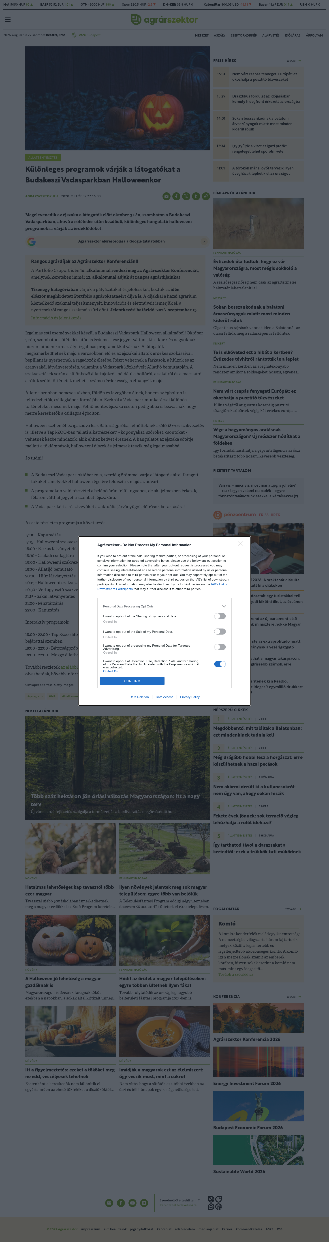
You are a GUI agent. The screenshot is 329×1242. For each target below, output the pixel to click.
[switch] (220, 616)
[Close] (242, 545)
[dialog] (164, 621)
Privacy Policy (190, 697)
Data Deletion (139, 697)
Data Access (164, 697)
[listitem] (164, 606)
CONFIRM (132, 681)
